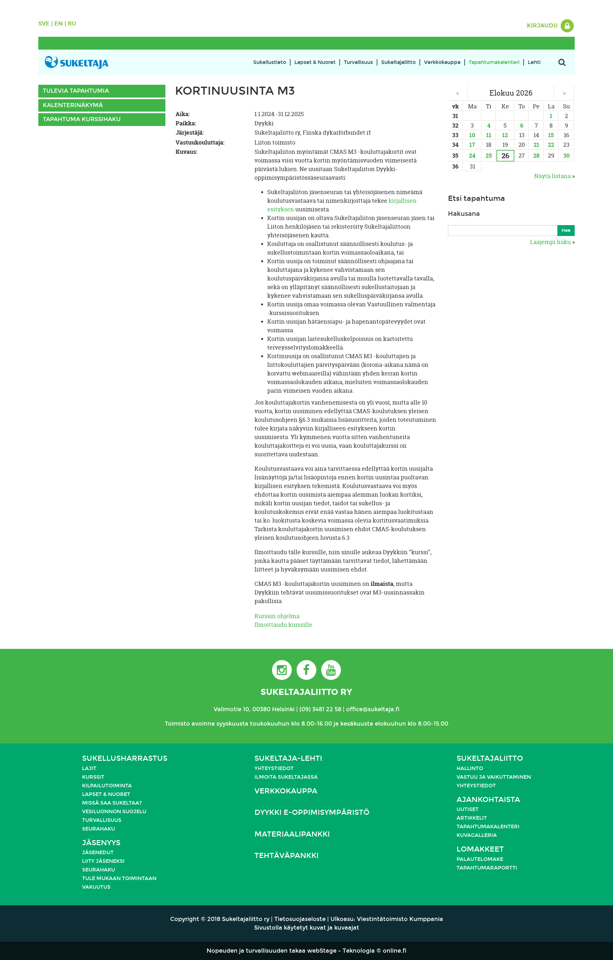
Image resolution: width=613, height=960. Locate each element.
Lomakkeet (480, 849)
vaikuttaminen (509, 777)
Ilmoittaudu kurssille (283, 625)
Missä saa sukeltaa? (112, 803)
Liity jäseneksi (103, 861)
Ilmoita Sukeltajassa (286, 777)
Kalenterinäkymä (73, 105)
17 (472, 145)
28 (536, 156)
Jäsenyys (101, 842)
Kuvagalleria (477, 835)
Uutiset (468, 809)
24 (472, 156)
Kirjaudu (543, 25)
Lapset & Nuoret (315, 62)
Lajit (89, 768)
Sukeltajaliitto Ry (306, 692)
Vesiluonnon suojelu (114, 811)
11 (488, 135)
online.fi (394, 950)
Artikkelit (472, 818)
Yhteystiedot (274, 768)
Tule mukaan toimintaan (119, 878)
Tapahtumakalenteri (494, 62)
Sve (43, 23)
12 (505, 135)
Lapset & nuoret (106, 794)
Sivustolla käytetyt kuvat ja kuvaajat (306, 927)
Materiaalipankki (292, 834)
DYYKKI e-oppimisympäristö (311, 812)
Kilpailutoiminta (107, 786)
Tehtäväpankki (286, 855)
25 (489, 156)
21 (536, 145)
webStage (322, 950)
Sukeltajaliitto (398, 62)
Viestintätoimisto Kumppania (400, 919)
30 (566, 156)
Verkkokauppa (442, 62)
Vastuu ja (472, 777)
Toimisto (177, 723)
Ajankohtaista (488, 799)
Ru (72, 23)
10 (472, 135)
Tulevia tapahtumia (76, 90)
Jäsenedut (98, 852)
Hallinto (470, 768)
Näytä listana (552, 176)
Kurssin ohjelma (276, 616)
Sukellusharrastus (124, 758)
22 (551, 145)
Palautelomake (480, 859)
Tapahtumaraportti (487, 868)
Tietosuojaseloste (300, 919)
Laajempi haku (550, 242)
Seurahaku (98, 829)
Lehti (534, 62)
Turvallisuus (358, 62)
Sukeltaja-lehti (288, 758)
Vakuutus (96, 887)
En (58, 23)
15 (551, 135)
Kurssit (93, 777)
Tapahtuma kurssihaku (82, 119)
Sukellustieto (269, 62)
